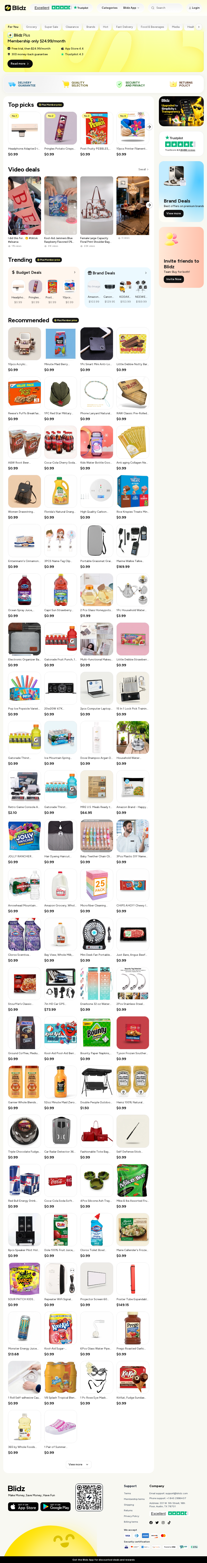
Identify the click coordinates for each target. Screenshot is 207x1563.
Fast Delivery (124, 27)
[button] (24, 134)
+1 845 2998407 (176, 1498)
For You (13, 27)
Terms (127, 1493)
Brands (90, 27)
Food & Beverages (152, 27)
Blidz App (129, 8)
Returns (128, 1510)
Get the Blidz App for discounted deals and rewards (103, 1559)
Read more (18, 63)
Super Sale (51, 27)
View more (75, 1464)
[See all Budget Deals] (74, 272)
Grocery (31, 27)
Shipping (129, 1504)
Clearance (72, 27)
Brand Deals (104, 273)
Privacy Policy (131, 1516)
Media (176, 27)
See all (142, 169)
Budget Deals (28, 272)
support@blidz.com (177, 1493)
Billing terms (131, 1521)
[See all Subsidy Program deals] (146, 273)
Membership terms (134, 1499)
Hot (105, 27)
